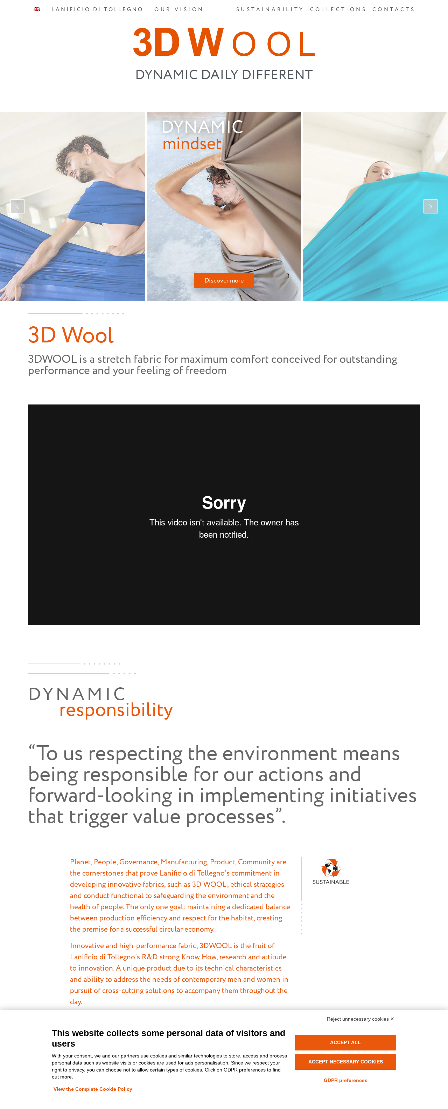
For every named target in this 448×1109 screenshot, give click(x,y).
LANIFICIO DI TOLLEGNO (97, 9)
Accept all (345, 1042)
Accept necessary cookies (345, 1061)
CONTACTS (393, 9)
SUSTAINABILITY (270, 9)
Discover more (224, 280)
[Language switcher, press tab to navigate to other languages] (37, 10)
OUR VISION (179, 9)
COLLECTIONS (338, 9)
